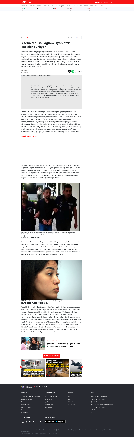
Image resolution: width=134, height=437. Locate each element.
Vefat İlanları (71, 404)
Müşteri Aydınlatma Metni (98, 399)
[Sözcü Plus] (44, 387)
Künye (69, 399)
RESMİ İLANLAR (99, 6)
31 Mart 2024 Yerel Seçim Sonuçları (30, 396)
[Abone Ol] (77, 37)
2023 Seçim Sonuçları (26, 399)
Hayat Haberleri (25, 410)
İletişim (70, 396)
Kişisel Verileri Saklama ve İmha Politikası (102, 404)
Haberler (24, 393)
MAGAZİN (79, 6)
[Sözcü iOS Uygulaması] (50, 421)
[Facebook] (26, 421)
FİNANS (86, 6)
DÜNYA (53, 6)
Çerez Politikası (95, 402)
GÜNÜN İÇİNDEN (60, 6)
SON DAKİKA (24, 6)
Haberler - (24, 38)
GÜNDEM (39, 6)
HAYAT (73, 6)
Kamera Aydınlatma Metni (98, 407)
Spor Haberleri (48, 402)
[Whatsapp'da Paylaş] (72, 71)
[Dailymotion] (36, 421)
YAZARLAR (32, 6)
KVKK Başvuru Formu (96, 410)
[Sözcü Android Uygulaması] (60, 421)
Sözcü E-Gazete (49, 404)
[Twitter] (29, 421)
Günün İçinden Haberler (51, 396)
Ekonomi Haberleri (26, 407)
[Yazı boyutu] (80, 71)
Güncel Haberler (50, 393)
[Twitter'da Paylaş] (69, 71)
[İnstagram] (23, 421)
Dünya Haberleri (25, 412)
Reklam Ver (71, 402)
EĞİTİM (91, 6)
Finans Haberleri (25, 404)
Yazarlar (23, 402)
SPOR (68, 6)
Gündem (29, 38)
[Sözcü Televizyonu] (23, 387)
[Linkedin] (40, 421)
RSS (92, 412)
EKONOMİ (46, 6)
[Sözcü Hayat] (37, 387)
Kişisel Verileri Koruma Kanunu (99, 396)
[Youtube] (33, 421)
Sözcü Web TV (48, 399)
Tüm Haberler (48, 407)
